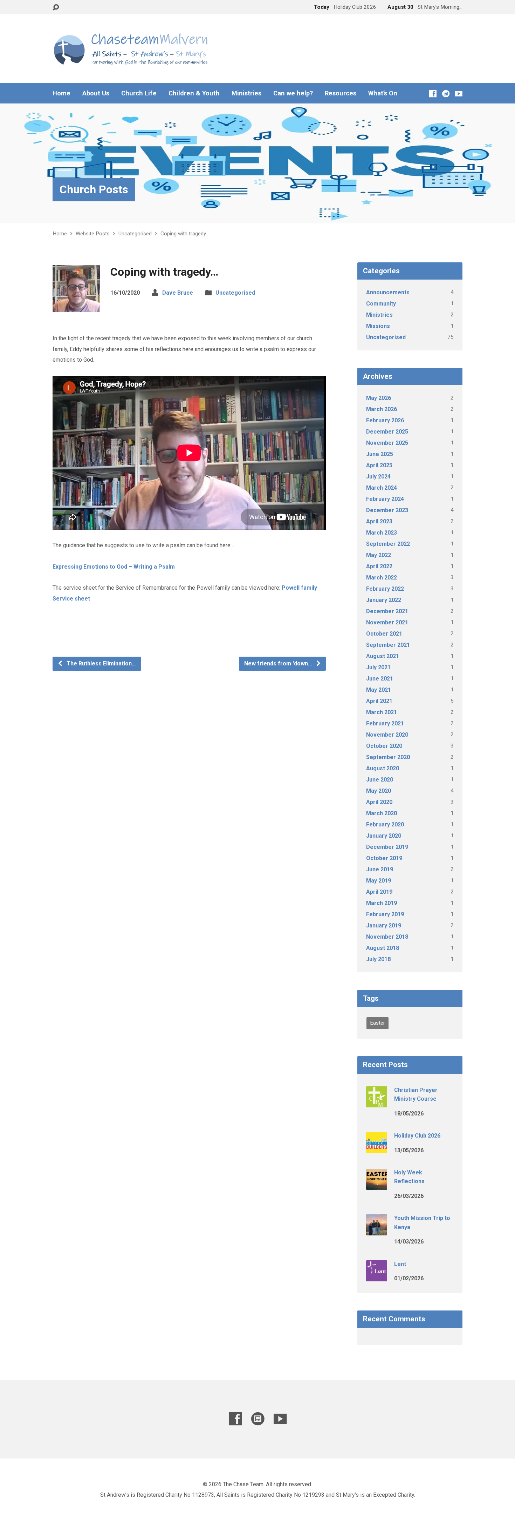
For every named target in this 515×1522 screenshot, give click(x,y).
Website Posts (93, 233)
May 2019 (378, 880)
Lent (400, 1264)
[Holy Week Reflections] (376, 1185)
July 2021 (378, 667)
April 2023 (379, 521)
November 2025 (387, 443)
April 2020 (379, 802)
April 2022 (379, 566)
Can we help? (293, 93)
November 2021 (387, 622)
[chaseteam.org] (445, 93)
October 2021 (384, 633)
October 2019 (384, 858)
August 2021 (382, 656)
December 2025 (387, 431)
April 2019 (379, 892)
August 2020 (382, 768)
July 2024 (378, 476)
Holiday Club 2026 (417, 1135)
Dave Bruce (177, 292)
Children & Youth (194, 93)
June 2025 (379, 454)
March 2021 (381, 712)
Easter (377, 1023)
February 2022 (385, 588)
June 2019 (379, 869)
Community (381, 303)
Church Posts (94, 189)
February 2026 (385, 420)
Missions (378, 326)
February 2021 (385, 723)
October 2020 (384, 746)
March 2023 (381, 532)
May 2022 (378, 555)
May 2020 (378, 790)
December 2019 (387, 847)
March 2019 (381, 903)
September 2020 (388, 757)
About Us (95, 93)
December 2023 (387, 510)
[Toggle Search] (56, 7)
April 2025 (379, 465)
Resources (340, 93)
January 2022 (383, 600)
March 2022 (381, 577)
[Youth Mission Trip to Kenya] (376, 1230)
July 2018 (378, 959)
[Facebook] (433, 93)
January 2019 (383, 925)
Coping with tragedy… (184, 233)
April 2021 (379, 701)
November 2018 (387, 936)
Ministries (246, 93)
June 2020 (379, 779)
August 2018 (382, 948)
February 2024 (385, 499)
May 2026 (378, 398)
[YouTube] (458, 93)
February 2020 (385, 824)
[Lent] (376, 1276)
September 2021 (388, 645)
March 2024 (381, 487)
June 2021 (379, 678)
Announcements (388, 292)
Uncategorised (135, 233)
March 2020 (381, 813)
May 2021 (378, 689)
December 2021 (387, 611)
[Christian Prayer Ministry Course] (376, 1102)
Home (61, 93)
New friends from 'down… (279, 663)
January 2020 (383, 835)
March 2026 (381, 409)
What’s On (382, 93)
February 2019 (385, 914)
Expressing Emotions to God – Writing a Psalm (114, 566)
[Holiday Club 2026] (376, 1148)
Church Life (139, 93)
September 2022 (388, 544)
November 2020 (387, 734)
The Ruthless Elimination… (100, 663)
